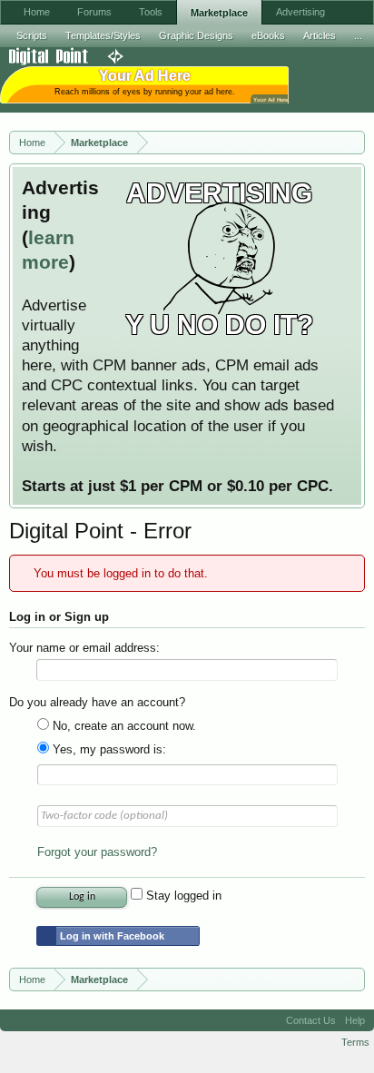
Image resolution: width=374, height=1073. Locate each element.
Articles (319, 35)
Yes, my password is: (107, 749)
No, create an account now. (122, 726)
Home (37, 11)
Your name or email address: (84, 648)
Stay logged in (182, 895)
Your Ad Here (270, 99)
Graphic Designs (196, 35)
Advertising (300, 11)
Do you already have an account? (97, 702)
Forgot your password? (97, 852)
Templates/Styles (103, 35)
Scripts (31, 35)
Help (355, 1020)
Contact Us (311, 1020)
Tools (150, 11)
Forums (94, 11)
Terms (355, 1042)
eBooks (268, 35)
